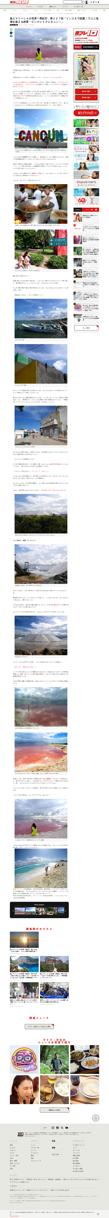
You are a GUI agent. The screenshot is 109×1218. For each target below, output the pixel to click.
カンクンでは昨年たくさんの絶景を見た (26, 82)
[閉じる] (98, 1214)
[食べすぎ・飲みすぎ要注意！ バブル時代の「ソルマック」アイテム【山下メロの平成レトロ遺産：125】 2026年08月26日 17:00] (24, 1059)
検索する (82, 2)
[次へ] (65, 911)
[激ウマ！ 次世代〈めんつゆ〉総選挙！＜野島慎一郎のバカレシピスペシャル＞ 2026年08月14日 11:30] (84, 1089)
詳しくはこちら (14, 1216)
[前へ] (13, 911)
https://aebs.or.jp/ (30, 1136)
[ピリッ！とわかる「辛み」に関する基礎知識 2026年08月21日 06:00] (24, 1089)
